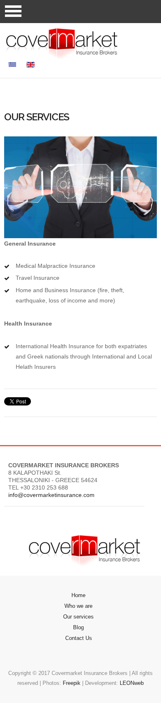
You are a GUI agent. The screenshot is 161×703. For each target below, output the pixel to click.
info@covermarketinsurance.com (51, 495)
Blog (78, 627)
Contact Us (78, 638)
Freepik (71, 683)
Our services (78, 617)
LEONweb (132, 683)
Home (78, 595)
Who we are (78, 606)
